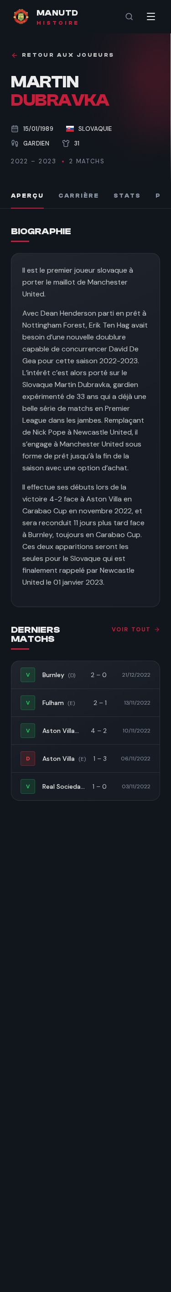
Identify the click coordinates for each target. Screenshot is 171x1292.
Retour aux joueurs (68, 55)
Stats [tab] (127, 196)
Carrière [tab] (78, 196)
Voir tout (131, 629)
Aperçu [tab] (27, 196)
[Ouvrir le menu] (151, 16)
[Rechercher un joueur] (129, 16)
